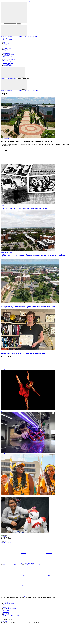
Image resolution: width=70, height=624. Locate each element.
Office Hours (6, 55)
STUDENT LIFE (18, 36)
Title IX (5, 609)
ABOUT (29, 36)
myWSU (30, 1)
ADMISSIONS (10, 36)
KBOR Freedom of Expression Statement (12, 615)
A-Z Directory (6, 50)
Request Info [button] (3, 542)
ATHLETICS (25, 36)
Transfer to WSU (7, 64)
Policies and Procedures (8, 56)
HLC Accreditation (7, 617)
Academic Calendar (7, 48)
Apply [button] (9, 542)
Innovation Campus (5, 138)
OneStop (34, 1)
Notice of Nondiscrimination (9, 608)
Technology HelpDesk (8, 63)
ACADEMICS (4, 36)
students (2, 205)
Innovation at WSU (9, 1)
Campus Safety (6, 610)
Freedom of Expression (8, 604)
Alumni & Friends (4, 599)
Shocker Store (6, 60)
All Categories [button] (4, 369)
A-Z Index (5, 602)
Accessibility (6, 612)
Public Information (7, 613)
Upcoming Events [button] (32, 162)
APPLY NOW (34, 36)
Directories (20, 1)
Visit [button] (7, 542)
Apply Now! (6, 49)
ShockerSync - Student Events (9, 59)
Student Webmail (7, 61)
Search (2, 24)
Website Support (6, 614)
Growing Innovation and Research (8, 303)
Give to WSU (25, 1)
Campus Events (6, 53)
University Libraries (7, 65)
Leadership (3, 1)
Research (16, 1)
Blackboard (5, 52)
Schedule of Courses (7, 58)
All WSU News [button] (4, 162)
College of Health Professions (7, 252)
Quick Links (3, 11)
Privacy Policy (6, 607)
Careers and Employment (8, 54)
